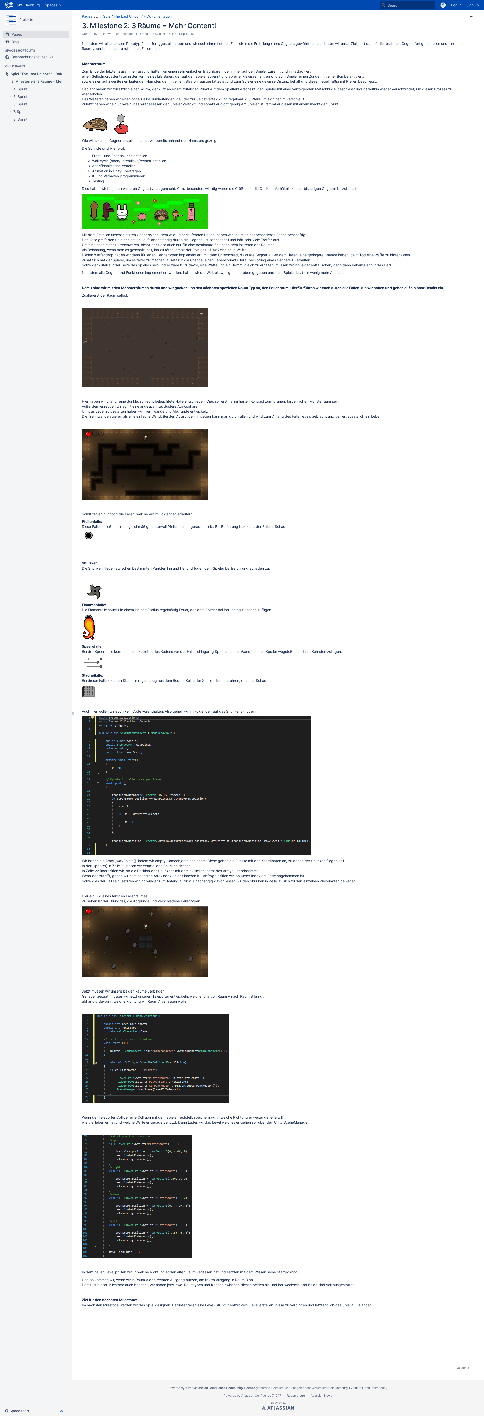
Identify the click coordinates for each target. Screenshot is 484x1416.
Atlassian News (321, 1395)
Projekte (26, 19)
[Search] (383, 5)
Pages (87, 16)
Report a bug (296, 1395)
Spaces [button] (51, 5)
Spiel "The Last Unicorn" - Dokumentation (137, 16)
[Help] (443, 5)
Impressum (278, 1403)
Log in (456, 5)
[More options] (471, 16)
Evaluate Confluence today (368, 1388)
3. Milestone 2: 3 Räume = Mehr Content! (149, 25)
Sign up (472, 5)
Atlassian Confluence (256, 1395)
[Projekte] (11, 19)
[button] (19, 1411)
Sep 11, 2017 (187, 34)
